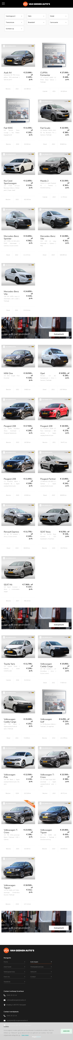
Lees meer (25, 1035)
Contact (33, 977)
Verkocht (33, 972)
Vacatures (7, 982)
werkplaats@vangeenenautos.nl (17, 1020)
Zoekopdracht (59, 334)
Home (6, 962)
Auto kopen (34, 962)
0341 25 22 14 (11, 995)
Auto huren (7, 967)
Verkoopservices (9, 972)
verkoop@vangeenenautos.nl (16, 1000)
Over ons (7, 977)
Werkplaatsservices (37, 967)
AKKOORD (66, 1031)
